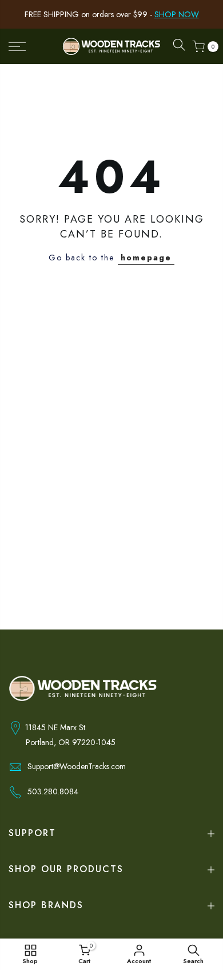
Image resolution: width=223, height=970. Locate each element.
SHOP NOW (176, 14)
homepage (146, 257)
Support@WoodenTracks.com (76, 766)
